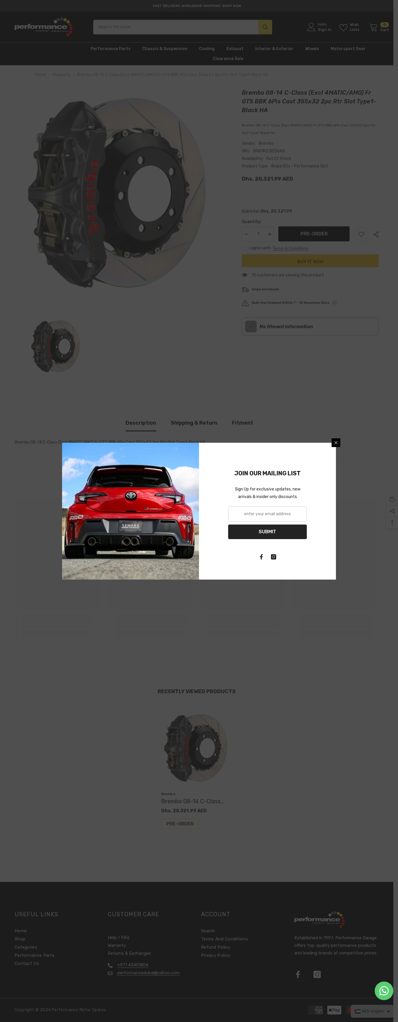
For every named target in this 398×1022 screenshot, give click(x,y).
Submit (267, 531)
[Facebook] (261, 557)
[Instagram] (273, 557)
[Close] (336, 442)
